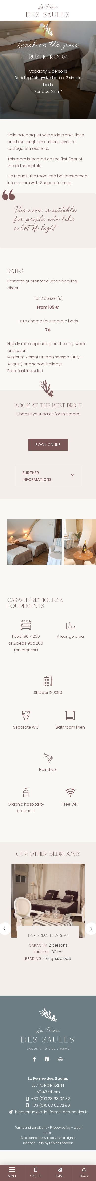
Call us (36, 1176)
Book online (48, 444)
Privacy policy (60, 1127)
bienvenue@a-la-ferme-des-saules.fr (51, 1112)
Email (60, 1176)
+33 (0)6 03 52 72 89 (50, 1105)
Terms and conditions (31, 1127)
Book (84, 1176)
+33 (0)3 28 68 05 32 (50, 1099)
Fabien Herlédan (61, 1143)
